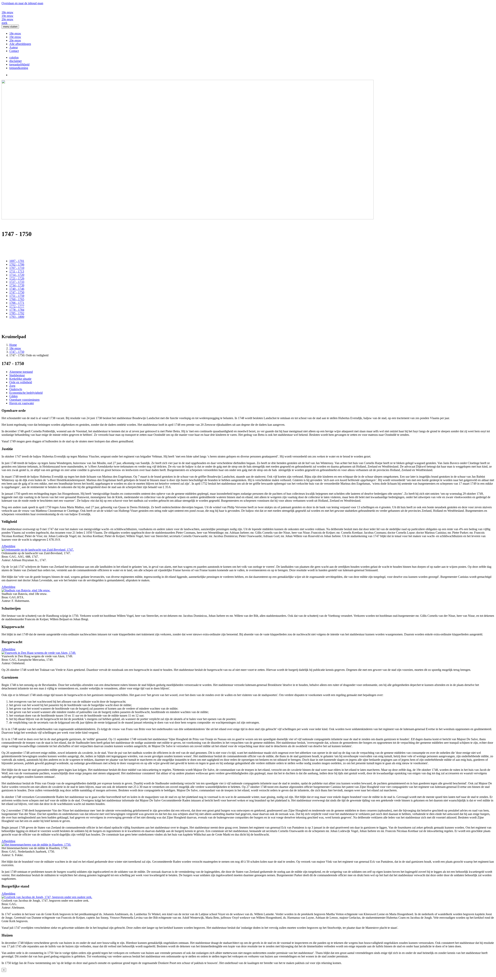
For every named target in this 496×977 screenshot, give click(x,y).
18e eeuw (7, 12)
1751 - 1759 (16, 295)
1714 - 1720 (16, 275)
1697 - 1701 (16, 261)
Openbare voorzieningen (24, 399)
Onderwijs (15, 389)
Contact (14, 51)
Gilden (13, 396)
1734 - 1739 (16, 285)
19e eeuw (7, 15)
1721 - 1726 (16, 278)
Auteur (13, 47)
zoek (4, 22)
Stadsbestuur (17, 375)
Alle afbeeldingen (20, 44)
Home (13, 344)
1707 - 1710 (16, 268)
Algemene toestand (21, 371)
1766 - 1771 (16, 302)
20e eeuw (7, 19)
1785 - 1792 (16, 313)
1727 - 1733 (16, 281)
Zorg (12, 385)
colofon (14, 57)
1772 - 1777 (16, 306)
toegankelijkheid (19, 64)
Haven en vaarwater (21, 403)
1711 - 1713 (16, 271)
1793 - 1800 (16, 316)
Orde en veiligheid (20, 382)
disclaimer (15, 61)
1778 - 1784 (16, 309)
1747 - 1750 (16, 292)
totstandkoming (18, 68)
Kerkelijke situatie (20, 378)
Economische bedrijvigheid (26, 392)
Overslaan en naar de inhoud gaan (22, 3)
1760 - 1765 (16, 299)
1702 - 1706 (16, 264)
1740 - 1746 (16, 288)
